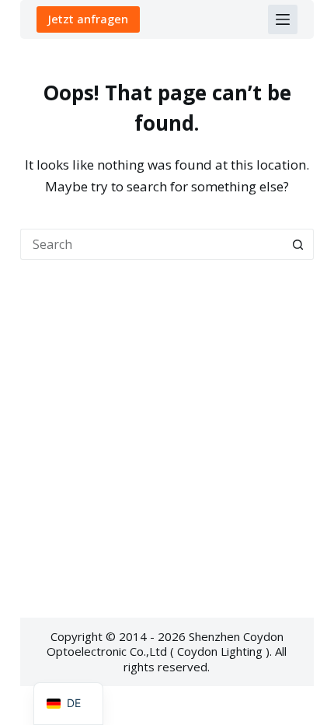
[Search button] (298, 244)
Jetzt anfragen (88, 18)
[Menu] (282, 19)
